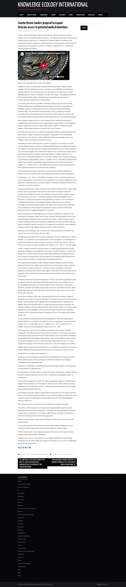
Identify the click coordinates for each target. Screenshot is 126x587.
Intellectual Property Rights (40, 454)
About (22, 15)
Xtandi (53, 15)
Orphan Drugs (22, 539)
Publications (80, 15)
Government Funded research (27, 508)
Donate (100, 15)
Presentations (22, 542)
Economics (21, 499)
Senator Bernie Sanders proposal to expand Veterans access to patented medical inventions (63, 462)
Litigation (20, 520)
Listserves (62, 15)
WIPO (19, 572)
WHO (19, 569)
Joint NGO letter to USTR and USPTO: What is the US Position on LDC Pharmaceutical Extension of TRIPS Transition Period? (32, 463)
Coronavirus (44, 15)
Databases (91, 15)
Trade (19, 560)
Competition (21, 493)
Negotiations (21, 533)
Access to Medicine (25, 454)
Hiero (99, 584)
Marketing (21, 527)
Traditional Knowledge (24, 563)
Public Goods (22, 548)
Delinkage (21, 496)
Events (20, 502)
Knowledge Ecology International (53, 5)
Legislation (21, 517)
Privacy (20, 545)
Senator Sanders (68, 454)
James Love (41, 31)
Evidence (20, 505)
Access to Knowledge (24, 484)
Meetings (20, 530)
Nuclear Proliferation (24, 536)
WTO (19, 575)
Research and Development (26, 551)
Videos (71, 15)
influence (20, 511)
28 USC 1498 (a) (57, 454)
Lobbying (20, 524)
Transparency (22, 566)
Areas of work (31, 15)
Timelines (20, 557)
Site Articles (21, 554)
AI (18, 490)
